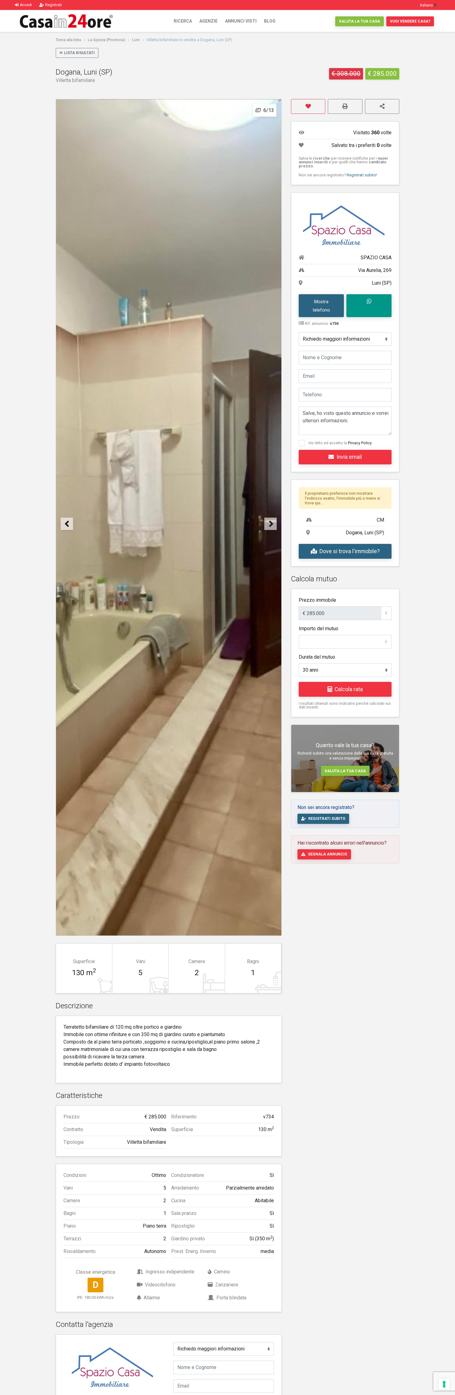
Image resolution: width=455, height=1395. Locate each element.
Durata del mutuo (317, 657)
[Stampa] (345, 106)
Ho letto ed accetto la (340, 443)
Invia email (349, 457)
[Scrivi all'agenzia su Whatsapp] (369, 305)
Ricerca (183, 21)
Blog (269, 21)
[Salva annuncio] (308, 106)
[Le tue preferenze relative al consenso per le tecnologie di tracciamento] (444, 1384)
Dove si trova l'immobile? (349, 551)
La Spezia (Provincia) (106, 39)
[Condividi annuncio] (382, 106)
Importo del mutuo (318, 628)
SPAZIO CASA (376, 257)
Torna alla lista (68, 39)
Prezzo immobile (317, 600)
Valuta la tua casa (359, 21)
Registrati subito (326, 818)
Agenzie (208, 21)
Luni (136, 39)
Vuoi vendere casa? (410, 21)
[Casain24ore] (66, 21)
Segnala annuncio (327, 854)
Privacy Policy (360, 443)
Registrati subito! (362, 175)
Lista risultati (79, 53)
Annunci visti (241, 21)
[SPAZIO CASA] (114, 1365)
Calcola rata (349, 689)
